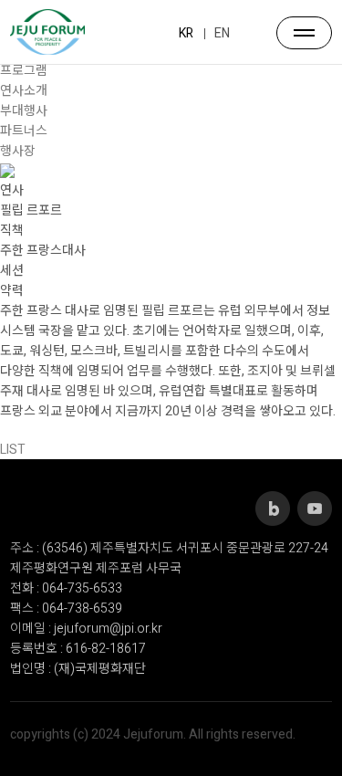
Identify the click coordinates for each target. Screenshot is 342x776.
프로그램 (23, 70)
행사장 (18, 151)
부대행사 (23, 111)
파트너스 (23, 131)
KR (186, 33)
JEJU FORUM (47, 32)
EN (222, 33)
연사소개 (23, 90)
